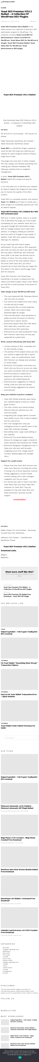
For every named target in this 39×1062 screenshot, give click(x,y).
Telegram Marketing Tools (11, 962)
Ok (20, 1057)
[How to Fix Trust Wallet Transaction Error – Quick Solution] (19, 679)
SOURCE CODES (7, 960)
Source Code (7, 958)
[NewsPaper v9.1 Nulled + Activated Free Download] (19, 885)
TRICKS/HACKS (7, 967)
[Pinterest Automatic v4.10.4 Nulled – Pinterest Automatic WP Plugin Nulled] (19, 793)
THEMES (5, 964)
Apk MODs (6, 947)
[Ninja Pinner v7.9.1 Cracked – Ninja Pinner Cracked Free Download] (19, 825)
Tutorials (4, 660)
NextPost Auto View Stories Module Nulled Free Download (22, 1044)
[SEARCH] (33, 2)
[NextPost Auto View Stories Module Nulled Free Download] (19, 856)
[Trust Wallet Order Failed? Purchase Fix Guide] (19, 710)
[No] (18, 1059)
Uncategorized (7, 971)
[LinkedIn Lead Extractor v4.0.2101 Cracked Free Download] (19, 917)
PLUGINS (5, 956)
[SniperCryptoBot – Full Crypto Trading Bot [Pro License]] (19, 616)
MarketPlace (6, 951)
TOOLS (3, 629)
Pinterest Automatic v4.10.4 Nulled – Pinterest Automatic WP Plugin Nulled (17, 807)
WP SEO (5, 973)
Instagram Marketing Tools (11, 949)
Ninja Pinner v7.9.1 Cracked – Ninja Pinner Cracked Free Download (18, 839)
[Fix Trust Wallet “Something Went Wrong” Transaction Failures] (19, 648)
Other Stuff (6, 953)
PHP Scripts (6, 955)
